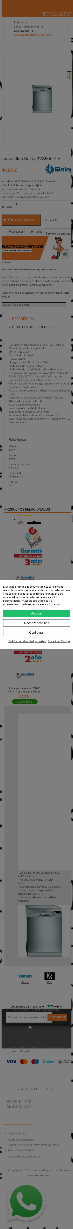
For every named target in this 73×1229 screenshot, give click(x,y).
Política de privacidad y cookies (27, 641)
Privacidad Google (59, 641)
